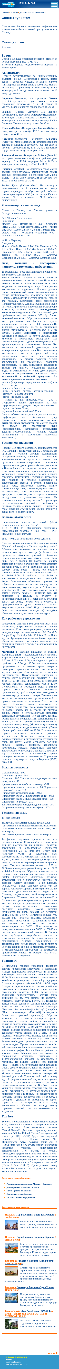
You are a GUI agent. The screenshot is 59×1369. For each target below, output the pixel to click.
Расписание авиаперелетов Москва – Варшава (29, 1184)
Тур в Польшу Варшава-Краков (30, 1216)
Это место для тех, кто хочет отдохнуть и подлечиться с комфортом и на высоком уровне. (38, 1323)
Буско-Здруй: (12, 1311)
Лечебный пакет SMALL (29, 1314)
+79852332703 (26, 2)
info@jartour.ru (13, 1362)
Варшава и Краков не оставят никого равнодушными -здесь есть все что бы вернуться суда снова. (38, 1224)
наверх (51, 1353)
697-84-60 (14, 1364)
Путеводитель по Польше (19, 1190)
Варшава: (11, 1260)
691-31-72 (25, 1364)
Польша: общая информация (21, 1197)
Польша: (10, 1214)
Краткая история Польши (19, 1194)
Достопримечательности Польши (23, 1187)
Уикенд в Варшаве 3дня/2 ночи (29, 1262)
